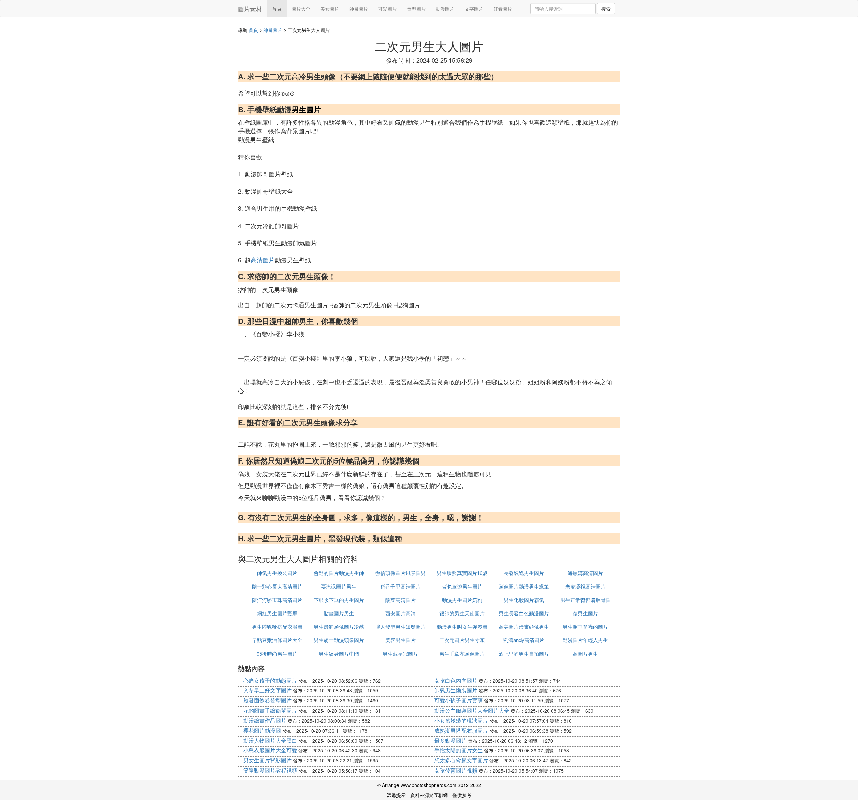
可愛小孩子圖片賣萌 (458, 700)
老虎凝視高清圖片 (585, 586)
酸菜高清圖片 (400, 599)
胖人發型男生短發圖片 (400, 626)
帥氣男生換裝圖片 (277, 572)
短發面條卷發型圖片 (267, 700)
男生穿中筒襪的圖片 (585, 626)
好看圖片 (502, 8)
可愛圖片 (387, 8)
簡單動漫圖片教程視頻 (270, 770)
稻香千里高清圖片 (400, 586)
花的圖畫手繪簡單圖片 (270, 710)
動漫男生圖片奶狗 (462, 599)
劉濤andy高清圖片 (523, 639)
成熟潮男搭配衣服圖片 (461, 730)
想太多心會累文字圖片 (461, 760)
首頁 (277, 8)
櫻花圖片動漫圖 (262, 730)
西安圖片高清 (400, 613)
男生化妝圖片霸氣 (524, 599)
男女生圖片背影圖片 (267, 760)
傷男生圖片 (585, 613)
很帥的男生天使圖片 (462, 613)
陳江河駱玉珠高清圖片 (277, 599)
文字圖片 (474, 8)
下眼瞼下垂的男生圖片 (339, 599)
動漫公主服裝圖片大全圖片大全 (471, 710)
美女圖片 (329, 8)
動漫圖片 (445, 8)
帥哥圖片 (358, 8)
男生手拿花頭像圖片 (462, 653)
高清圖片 (263, 259)
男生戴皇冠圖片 (400, 653)
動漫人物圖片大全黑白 (270, 740)
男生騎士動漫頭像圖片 (339, 639)
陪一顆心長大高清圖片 (277, 586)
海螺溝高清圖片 (585, 572)
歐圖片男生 (585, 653)
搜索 (606, 8)
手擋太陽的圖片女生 (458, 750)
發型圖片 (416, 8)
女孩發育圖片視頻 (455, 770)
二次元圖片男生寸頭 (462, 639)
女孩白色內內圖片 (455, 680)
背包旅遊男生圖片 (462, 586)
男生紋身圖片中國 (339, 653)
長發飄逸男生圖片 (524, 572)
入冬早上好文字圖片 (267, 690)
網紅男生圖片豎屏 (277, 613)
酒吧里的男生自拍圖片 (524, 653)
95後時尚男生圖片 (277, 653)
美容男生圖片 (400, 639)
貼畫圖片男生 (339, 613)
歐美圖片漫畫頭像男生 (524, 626)
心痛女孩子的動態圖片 (270, 680)
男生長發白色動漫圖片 (524, 613)
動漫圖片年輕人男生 (585, 639)
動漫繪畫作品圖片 (264, 720)
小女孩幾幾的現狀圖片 (461, 720)
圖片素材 (250, 8)
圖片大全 (301, 8)
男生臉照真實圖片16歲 (462, 572)
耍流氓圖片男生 (338, 586)
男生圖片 (306, 109)
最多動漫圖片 (450, 740)
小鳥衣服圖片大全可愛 (270, 750)
